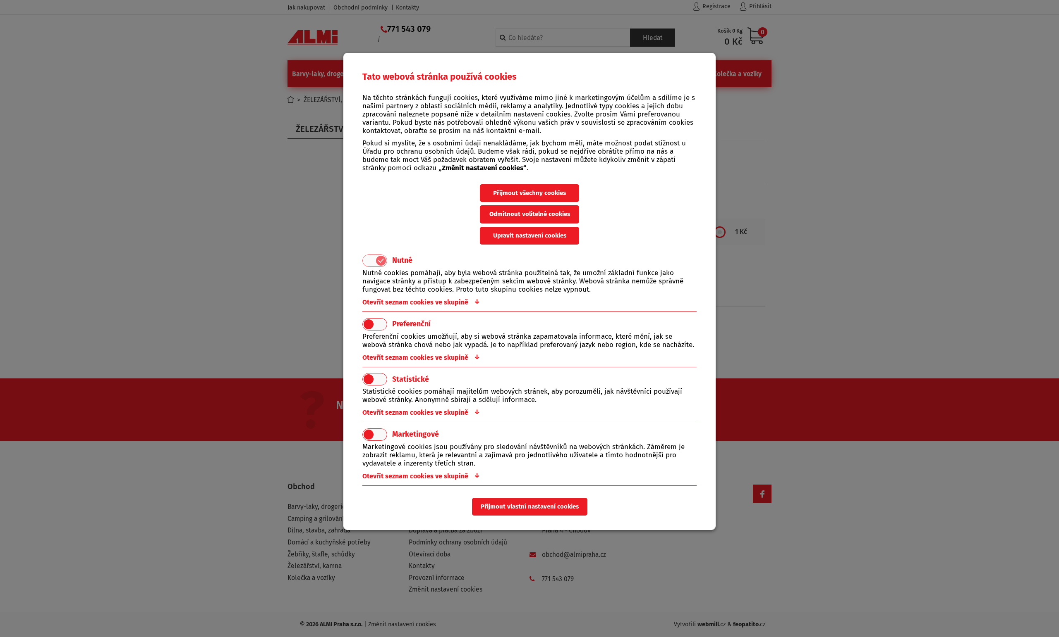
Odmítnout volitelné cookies (529, 214)
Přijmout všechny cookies (529, 193)
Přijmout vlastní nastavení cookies (530, 506)
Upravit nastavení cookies (529, 235)
